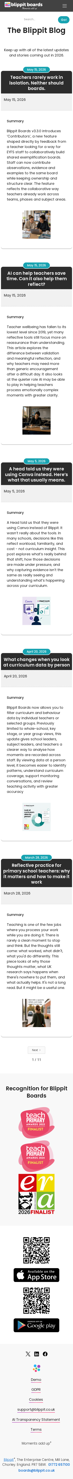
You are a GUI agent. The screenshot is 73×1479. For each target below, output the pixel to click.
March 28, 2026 (36, 858)
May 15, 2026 (36, 70)
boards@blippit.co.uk (36, 1470)
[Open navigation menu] (64, 6)
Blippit (9, 1459)
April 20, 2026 (37, 652)
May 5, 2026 (37, 461)
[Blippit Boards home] (23, 6)
